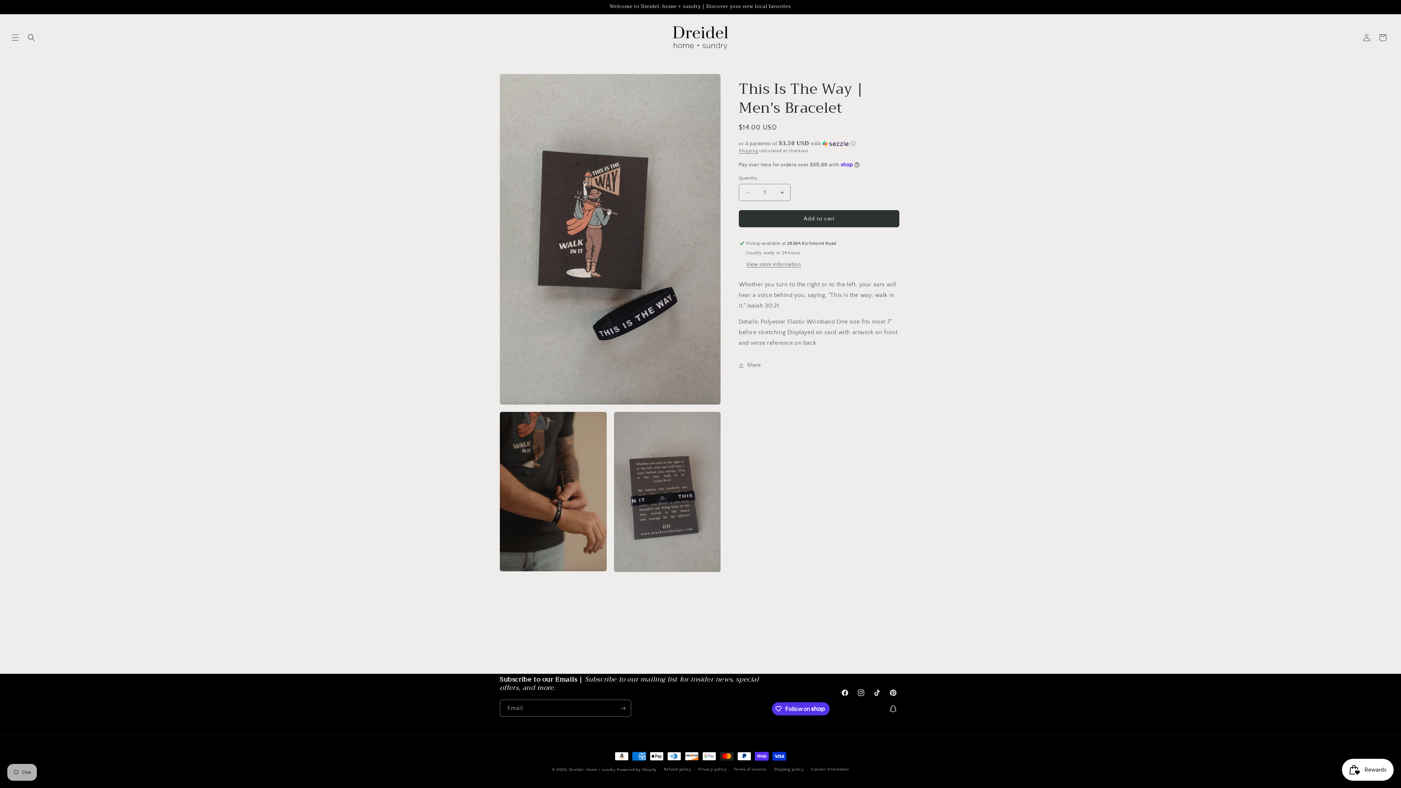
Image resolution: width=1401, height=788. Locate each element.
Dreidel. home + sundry (592, 770)
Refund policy (677, 769)
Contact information (830, 769)
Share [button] (754, 365)
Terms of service (750, 769)
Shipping (748, 150)
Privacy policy (712, 769)
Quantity (748, 178)
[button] (15, 38)
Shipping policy (789, 769)
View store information (773, 264)
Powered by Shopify (637, 770)
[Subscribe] (623, 708)
